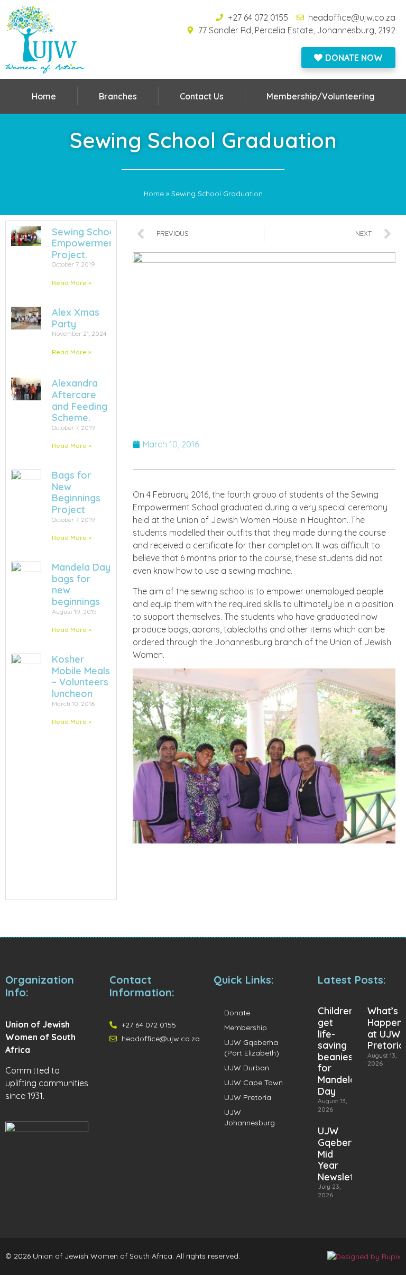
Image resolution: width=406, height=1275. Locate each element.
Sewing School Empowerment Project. (85, 243)
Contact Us (202, 96)
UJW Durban (246, 1067)
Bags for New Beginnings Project (76, 492)
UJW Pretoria (247, 1097)
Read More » (71, 283)
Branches (118, 96)
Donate (237, 1012)
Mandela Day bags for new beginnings (81, 584)
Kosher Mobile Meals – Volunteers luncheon (81, 676)
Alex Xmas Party (75, 318)
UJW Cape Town (253, 1082)
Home (44, 96)
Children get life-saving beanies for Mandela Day (337, 1051)
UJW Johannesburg (249, 1117)
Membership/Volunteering (320, 96)
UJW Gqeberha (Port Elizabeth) (251, 1048)
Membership (245, 1027)
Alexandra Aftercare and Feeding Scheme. (79, 400)
